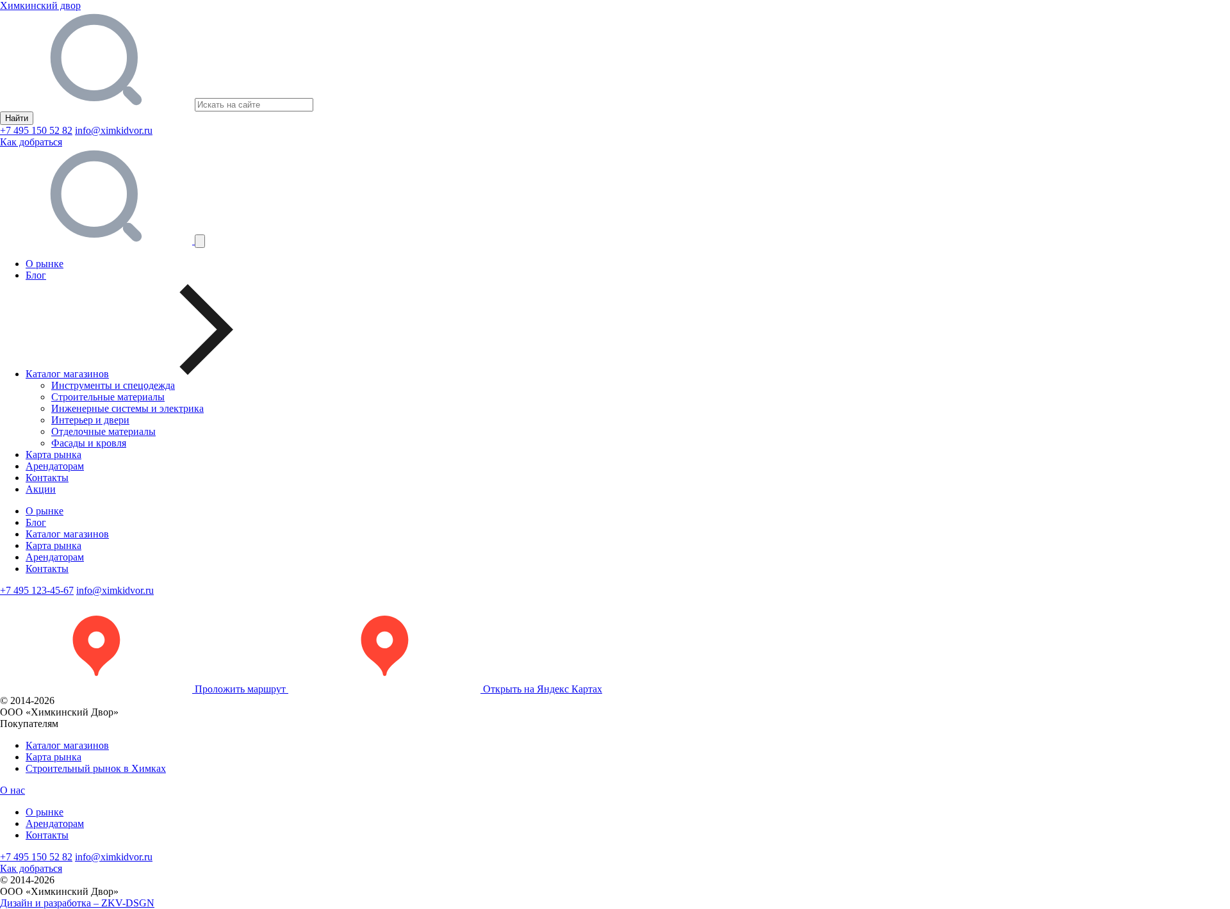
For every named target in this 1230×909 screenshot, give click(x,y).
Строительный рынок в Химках (96, 768)
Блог (36, 275)
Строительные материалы (108, 396)
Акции (41, 489)
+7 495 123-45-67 (37, 590)
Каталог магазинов (67, 533)
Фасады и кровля (88, 443)
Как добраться (31, 141)
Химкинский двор (40, 5)
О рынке (44, 263)
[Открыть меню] (200, 241)
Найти (16, 118)
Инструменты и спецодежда (113, 385)
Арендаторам (55, 466)
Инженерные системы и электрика (127, 408)
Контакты (47, 477)
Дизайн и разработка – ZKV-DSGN (77, 902)
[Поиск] (97, 240)
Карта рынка (53, 454)
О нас (12, 790)
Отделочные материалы (103, 431)
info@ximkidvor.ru (113, 130)
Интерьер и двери (90, 419)
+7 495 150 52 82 (36, 130)
